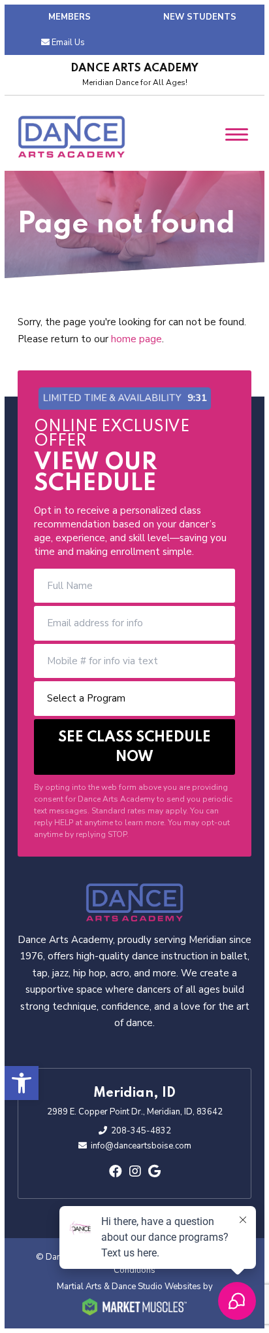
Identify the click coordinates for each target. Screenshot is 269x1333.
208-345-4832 (141, 1131)
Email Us (68, 42)
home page (136, 339)
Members (69, 17)
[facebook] (115, 1172)
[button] (22, 1083)
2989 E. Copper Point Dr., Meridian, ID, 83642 (135, 1112)
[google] (154, 1172)
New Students (199, 17)
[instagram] (135, 1172)
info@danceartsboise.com (141, 1146)
